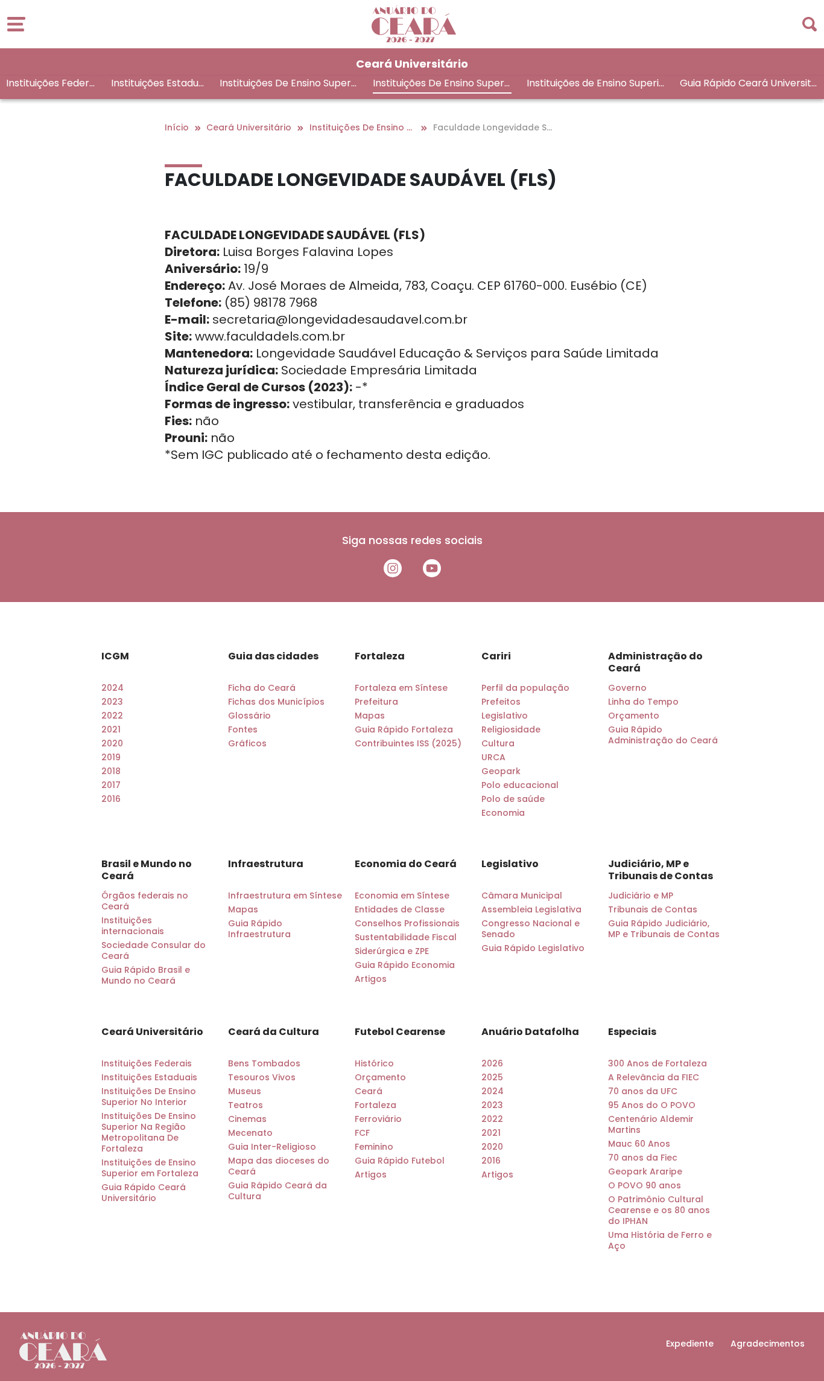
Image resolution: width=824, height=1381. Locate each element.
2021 (111, 729)
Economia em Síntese (402, 895)
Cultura (498, 743)
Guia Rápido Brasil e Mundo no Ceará (145, 975)
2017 (111, 785)
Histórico (374, 1063)
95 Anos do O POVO (652, 1105)
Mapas (370, 715)
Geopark (501, 771)
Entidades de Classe (400, 909)
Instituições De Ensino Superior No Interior (286, 85)
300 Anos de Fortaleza (657, 1063)
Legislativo (504, 715)
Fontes (243, 729)
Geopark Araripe (645, 1171)
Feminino (374, 1146)
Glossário (249, 715)
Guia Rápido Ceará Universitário (748, 85)
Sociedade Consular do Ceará (153, 950)
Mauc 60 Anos (639, 1143)
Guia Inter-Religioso (272, 1146)
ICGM (115, 656)
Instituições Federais (50, 85)
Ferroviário (378, 1118)
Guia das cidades (273, 656)
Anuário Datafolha (530, 1032)
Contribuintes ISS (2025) (408, 743)
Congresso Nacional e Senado (530, 929)
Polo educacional (520, 785)
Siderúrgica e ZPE (392, 951)
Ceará (368, 1091)
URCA (493, 757)
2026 (492, 1063)
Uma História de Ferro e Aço (660, 1240)
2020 (112, 743)
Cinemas (247, 1118)
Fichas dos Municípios (276, 701)
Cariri (496, 656)
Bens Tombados (264, 1063)
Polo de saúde (513, 798)
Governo (627, 687)
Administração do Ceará (655, 662)
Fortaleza (380, 656)
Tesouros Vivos (262, 1077)
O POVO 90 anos (644, 1185)
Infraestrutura (265, 864)
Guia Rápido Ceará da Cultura (277, 1191)
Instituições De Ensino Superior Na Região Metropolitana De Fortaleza (439, 85)
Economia (503, 812)
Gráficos (247, 743)
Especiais (632, 1032)
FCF (362, 1132)
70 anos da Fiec (642, 1157)
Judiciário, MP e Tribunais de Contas (660, 870)
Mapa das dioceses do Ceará (278, 1166)
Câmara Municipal (521, 895)
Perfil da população (525, 687)
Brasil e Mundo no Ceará (146, 870)
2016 (111, 798)
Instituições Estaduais (157, 85)
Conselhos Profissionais (407, 923)
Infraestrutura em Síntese (285, 895)
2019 (111, 757)
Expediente (690, 1344)
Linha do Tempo (643, 701)
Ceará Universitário (152, 1032)
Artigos (371, 978)
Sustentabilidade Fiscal (406, 937)
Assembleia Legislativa (531, 909)
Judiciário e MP (640, 895)
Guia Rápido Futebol (400, 1160)
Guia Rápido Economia (405, 965)
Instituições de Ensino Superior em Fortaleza (596, 85)
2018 (111, 771)
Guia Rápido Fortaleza (404, 729)
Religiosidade (510, 729)
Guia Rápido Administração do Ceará (663, 735)
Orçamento (633, 715)
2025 (492, 1077)
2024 (112, 687)
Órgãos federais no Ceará (144, 901)
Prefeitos (501, 701)
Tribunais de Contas (652, 909)
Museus (244, 1091)
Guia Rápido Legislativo (533, 948)
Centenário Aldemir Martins (651, 1124)
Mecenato (250, 1132)
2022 (112, 715)
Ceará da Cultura (273, 1032)
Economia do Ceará (406, 864)
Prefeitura (376, 701)
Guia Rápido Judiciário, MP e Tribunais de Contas (664, 929)
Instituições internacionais (132, 926)
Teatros (245, 1105)
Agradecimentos (768, 1344)
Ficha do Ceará (262, 687)
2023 (112, 701)
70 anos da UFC (642, 1091)
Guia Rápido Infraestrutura (259, 929)
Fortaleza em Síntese (401, 687)
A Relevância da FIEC (653, 1077)
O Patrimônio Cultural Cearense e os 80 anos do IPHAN (659, 1210)
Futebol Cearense (400, 1032)
